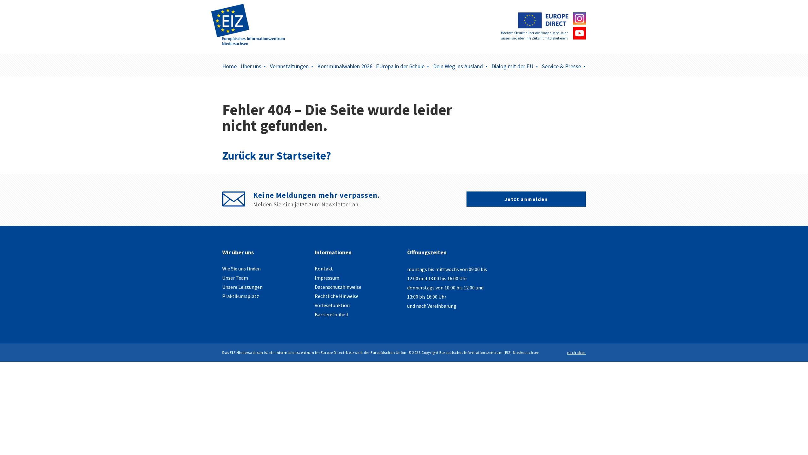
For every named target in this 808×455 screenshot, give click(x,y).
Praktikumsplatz (240, 296)
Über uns (251, 66)
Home (229, 66)
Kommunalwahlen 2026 (344, 66)
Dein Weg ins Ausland (458, 66)
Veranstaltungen (289, 66)
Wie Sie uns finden (241, 268)
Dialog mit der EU (512, 66)
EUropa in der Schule (400, 66)
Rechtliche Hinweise (337, 296)
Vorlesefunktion (332, 305)
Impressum (327, 278)
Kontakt (324, 268)
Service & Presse (561, 66)
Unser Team (235, 278)
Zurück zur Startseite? (276, 156)
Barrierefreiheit (332, 314)
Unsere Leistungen (242, 287)
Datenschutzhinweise (338, 287)
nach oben (576, 352)
